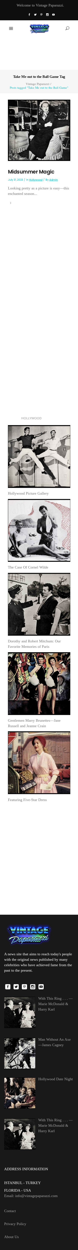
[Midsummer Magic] (39, 130)
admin (53, 179)
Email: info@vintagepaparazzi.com (31, 1196)
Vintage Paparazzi (37, 83)
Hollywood (35, 179)
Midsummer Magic (31, 171)
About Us (11, 1237)
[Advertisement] (39, 52)
